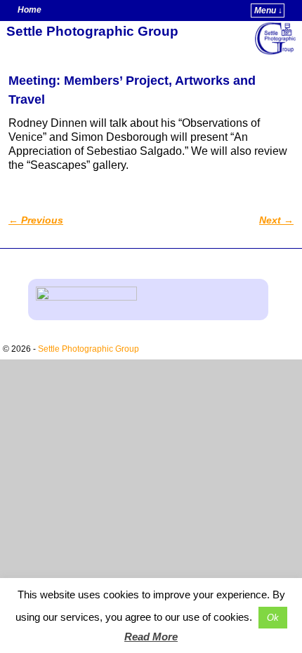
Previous (35, 220)
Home (29, 10)
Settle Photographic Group (92, 31)
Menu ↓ (268, 10)
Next (276, 220)
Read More (151, 636)
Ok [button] (273, 617)
